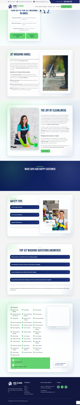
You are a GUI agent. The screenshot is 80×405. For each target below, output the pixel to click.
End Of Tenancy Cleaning (38, 349)
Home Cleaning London (23, 401)
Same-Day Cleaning (39, 318)
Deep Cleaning (15, 352)
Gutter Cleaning (27, 327)
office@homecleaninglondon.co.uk (48, 392)
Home (36, 6)
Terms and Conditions (28, 394)
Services (40, 6)
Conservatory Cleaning (38, 328)
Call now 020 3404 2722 (17, 35)
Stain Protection (27, 338)
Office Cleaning (38, 322)
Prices (54, 6)
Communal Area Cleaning (27, 319)
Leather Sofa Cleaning (37, 342)
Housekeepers (16, 318)
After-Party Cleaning (17, 322)
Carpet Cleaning (38, 345)
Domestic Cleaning (28, 352)
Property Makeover (28, 322)
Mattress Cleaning (27, 341)
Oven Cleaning (38, 336)
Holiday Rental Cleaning (16, 349)
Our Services (45, 151)
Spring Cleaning (38, 314)
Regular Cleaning (16, 355)
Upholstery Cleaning (17, 345)
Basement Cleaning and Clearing (16, 315)
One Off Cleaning (38, 352)
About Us (45, 6)
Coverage (50, 6)
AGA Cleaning (26, 336)
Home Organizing (16, 327)
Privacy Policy (27, 392)
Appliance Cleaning (16, 338)
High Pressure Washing (15, 310)
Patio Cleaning (38, 310)
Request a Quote (66, 6)
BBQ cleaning (15, 336)
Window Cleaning (27, 332)
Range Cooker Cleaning (38, 332)
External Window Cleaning (16, 332)
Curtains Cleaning (16, 341)
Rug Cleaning (26, 345)
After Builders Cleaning (27, 349)
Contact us (58, 6)
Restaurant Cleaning (28, 325)
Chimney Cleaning (39, 325)
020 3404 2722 (18, 362)
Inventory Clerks (16, 325)
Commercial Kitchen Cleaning (28, 315)
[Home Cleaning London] (16, 6)
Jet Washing (26, 310)
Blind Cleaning (38, 338)
